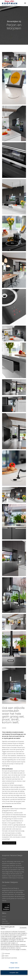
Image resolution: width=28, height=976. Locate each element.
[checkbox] (5, 953)
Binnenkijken (6, 923)
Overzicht (24, 927)
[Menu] (25, 3)
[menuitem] (25, 3)
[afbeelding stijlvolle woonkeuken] (14, 60)
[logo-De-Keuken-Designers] (6, 907)
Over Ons (5, 921)
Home (4, 919)
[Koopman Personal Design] (11, 3)
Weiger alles (14, 963)
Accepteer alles (14, 972)
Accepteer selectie (14, 968)
